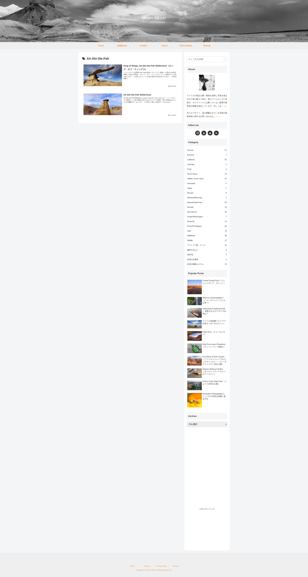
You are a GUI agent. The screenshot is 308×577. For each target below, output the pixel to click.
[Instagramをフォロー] (197, 133)
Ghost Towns (207, 174)
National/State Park (207, 202)
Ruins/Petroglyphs (207, 226)
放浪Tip (207, 255)
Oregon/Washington (207, 217)
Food (207, 169)
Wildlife (207, 240)
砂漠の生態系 (207, 259)
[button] (225, 59)
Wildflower (207, 236)
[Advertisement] (205, 466)
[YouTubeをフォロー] (203, 133)
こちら (224, 106)
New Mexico (207, 212)
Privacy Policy (161, 566)
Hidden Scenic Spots (207, 179)
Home (132, 566)
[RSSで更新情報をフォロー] (216, 133)
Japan (207, 188)
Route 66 (207, 221)
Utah (207, 231)
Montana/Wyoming (207, 198)
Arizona (207, 150)
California (207, 160)
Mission (207, 193)
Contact (147, 566)
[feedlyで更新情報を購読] (210, 133)
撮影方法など (207, 250)
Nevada (207, 207)
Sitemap (176, 566)
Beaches (207, 155)
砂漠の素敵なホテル (207, 264)
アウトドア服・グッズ (207, 245)
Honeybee (207, 183)
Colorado (207, 164)
